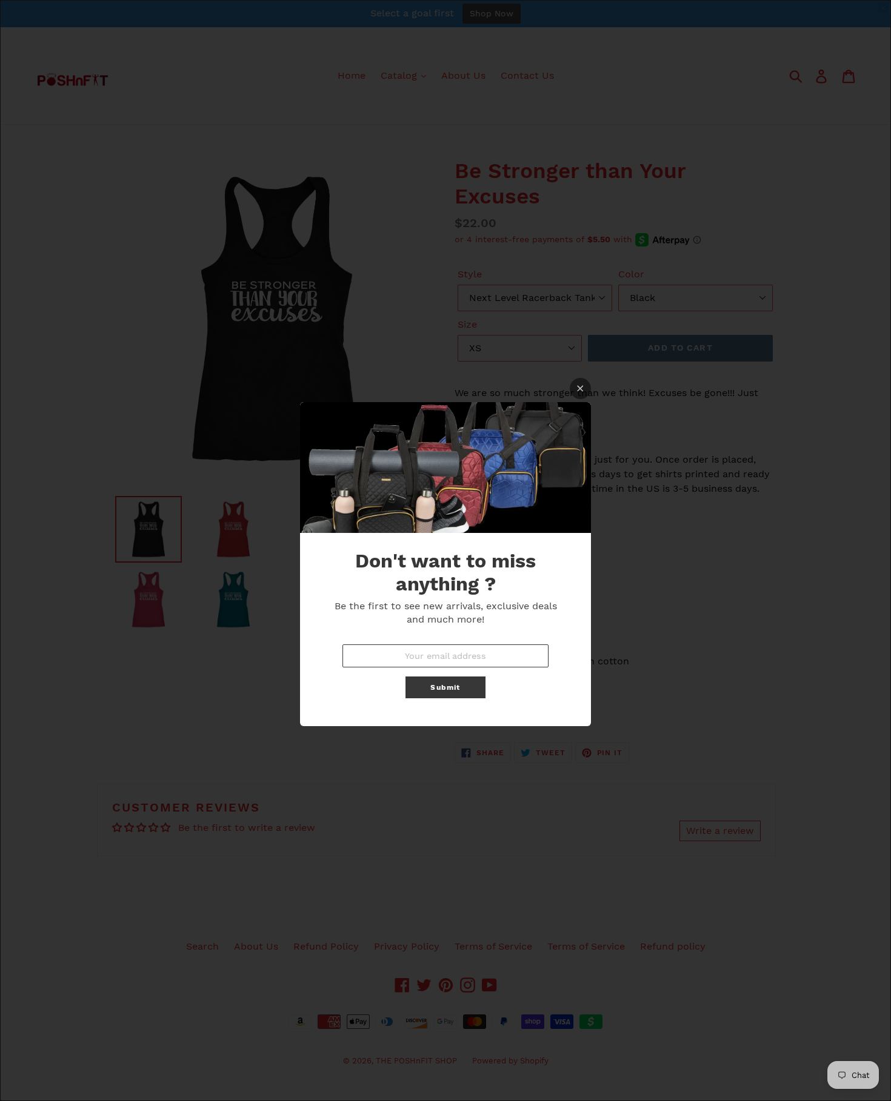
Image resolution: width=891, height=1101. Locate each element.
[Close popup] (580, 388)
